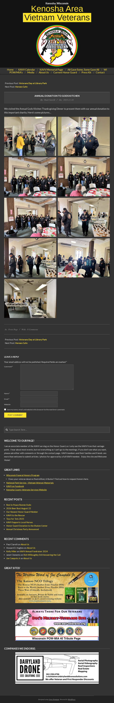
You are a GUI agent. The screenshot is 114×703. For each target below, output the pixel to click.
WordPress (71, 699)
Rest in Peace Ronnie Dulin (18, 505)
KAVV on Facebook (15, 486)
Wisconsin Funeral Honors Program (22, 475)
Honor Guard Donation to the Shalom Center (27, 525)
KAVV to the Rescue (15, 515)
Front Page (13, 329)
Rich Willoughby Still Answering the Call (41, 555)
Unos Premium (54, 699)
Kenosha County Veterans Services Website (26, 489)
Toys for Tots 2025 (15, 519)
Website (7, 404)
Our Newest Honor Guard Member (22, 512)
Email (6, 399)
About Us (25, 544)
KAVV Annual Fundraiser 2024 (34, 551)
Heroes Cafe (21, 86)
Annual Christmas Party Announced (22, 529)
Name (7, 393)
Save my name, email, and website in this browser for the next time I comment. (36, 410)
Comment (8, 367)
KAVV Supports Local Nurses (19, 522)
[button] (30, 136)
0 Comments (32, 329)
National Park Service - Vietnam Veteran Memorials (30, 482)
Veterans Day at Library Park (33, 83)
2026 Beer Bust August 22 (18, 508)
